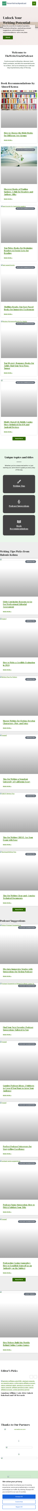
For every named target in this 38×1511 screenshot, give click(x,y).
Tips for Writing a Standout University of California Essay (16, 780)
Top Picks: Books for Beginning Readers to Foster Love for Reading (18, 251)
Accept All (19, 1496)
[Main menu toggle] (34, 3)
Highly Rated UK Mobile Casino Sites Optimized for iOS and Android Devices (18, 425)
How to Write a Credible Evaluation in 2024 (19, 663)
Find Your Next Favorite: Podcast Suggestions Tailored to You (18, 1028)
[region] (19, 1494)
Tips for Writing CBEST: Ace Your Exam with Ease (18, 838)
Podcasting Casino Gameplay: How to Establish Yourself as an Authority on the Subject (17, 1266)
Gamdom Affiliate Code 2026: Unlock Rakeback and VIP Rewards (17, 1394)
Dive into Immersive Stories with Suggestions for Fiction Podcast (18, 970)
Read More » (8, 140)
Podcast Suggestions (19, 505)
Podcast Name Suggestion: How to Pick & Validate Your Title (19, 1206)
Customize (19, 1502)
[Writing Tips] (19, 482)
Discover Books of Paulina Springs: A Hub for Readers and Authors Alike (18, 192)
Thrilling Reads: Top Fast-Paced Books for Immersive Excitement (19, 308)
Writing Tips (19, 485)
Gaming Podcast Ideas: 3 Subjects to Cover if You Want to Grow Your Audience (18, 1088)
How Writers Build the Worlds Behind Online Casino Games (16, 1343)
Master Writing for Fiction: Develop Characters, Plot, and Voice (19, 722)
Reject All (19, 1507)
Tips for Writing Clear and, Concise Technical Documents (19, 897)
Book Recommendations (19, 527)
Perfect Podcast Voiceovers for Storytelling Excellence (17, 1147)
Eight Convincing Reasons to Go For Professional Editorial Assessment (17, 604)
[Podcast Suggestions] (19, 502)
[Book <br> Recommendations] (19, 522)
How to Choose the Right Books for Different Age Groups (18, 134)
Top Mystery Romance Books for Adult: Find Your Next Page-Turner (19, 366)
